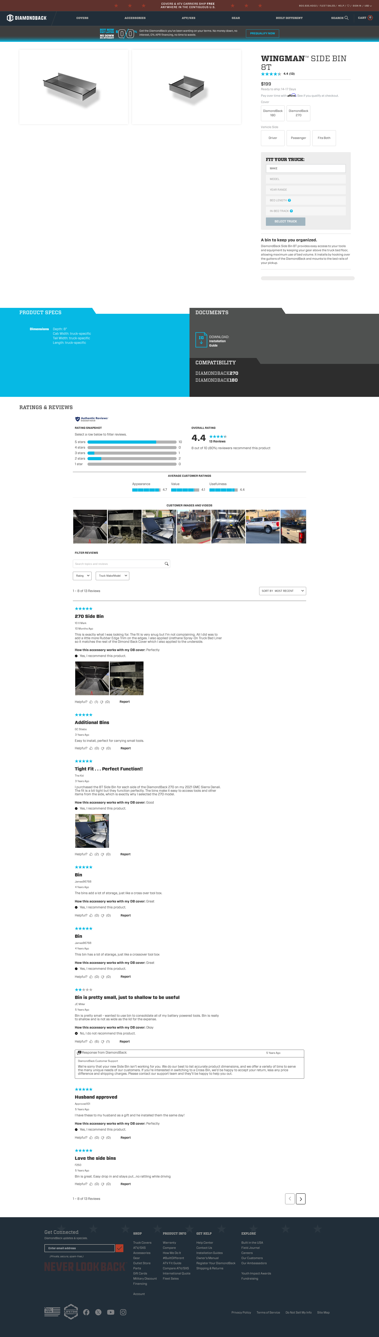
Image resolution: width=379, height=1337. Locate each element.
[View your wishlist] (348, 5)
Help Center (204, 1242)
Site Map (323, 1312)
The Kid (79, 775)
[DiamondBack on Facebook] (86, 1312)
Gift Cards (140, 1273)
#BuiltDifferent (173, 1258)
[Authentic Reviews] (92, 419)
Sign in (357, 5)
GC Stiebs (81, 729)
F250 (78, 1165)
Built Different (289, 19)
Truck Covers (142, 1242)
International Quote (176, 1273)
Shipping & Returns (209, 1268)
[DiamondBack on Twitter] (98, 1312)
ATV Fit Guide (172, 1263)
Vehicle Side (269, 127)
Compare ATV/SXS (176, 1268)
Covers (85, 19)
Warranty (169, 1242)
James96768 (83, 881)
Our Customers (252, 1258)
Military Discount (145, 1278)
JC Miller (80, 1004)
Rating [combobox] (79, 575)
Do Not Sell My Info (299, 1312)
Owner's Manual (207, 1258)
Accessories (136, 19)
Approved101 (82, 1103)
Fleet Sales (327, 5)
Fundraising (249, 1278)
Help (341, 5)
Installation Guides (209, 1253)
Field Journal (250, 1248)
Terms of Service (268, 1312)
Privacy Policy (241, 1312)
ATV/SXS (191, 19)
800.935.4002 (308, 5)
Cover (265, 102)
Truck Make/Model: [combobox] (110, 575)
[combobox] (339, 18)
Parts (137, 1268)
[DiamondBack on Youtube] (111, 1312)
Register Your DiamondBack (215, 1263)
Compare (169, 1248)
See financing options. (199, 7)
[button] (90, 526)
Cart (364, 17)
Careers (247, 1253)
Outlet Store (142, 1263)
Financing (140, 1283)
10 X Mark (80, 623)
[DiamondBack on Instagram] (123, 1312)
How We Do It (172, 1253)
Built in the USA (252, 1242)
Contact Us (204, 1248)
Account (139, 1294)
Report (125, 702)
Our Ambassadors (254, 1263)
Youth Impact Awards (256, 1273)
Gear (240, 19)
